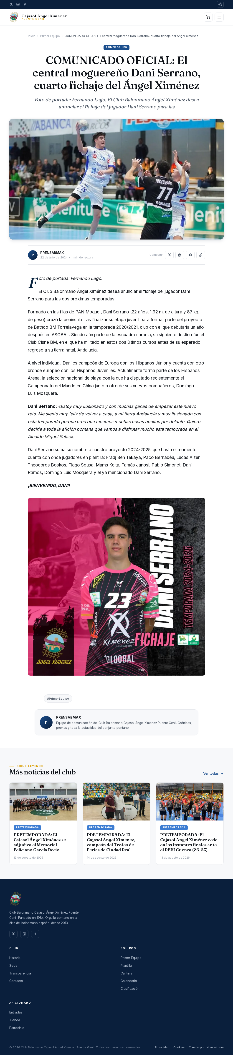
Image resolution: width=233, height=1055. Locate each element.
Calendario (129, 981)
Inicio (31, 36)
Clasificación (130, 988)
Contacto (16, 981)
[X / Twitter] (11, 4)
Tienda (14, 1020)
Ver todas (211, 773)
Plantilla (126, 965)
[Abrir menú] (219, 17)
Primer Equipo (50, 36)
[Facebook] (25, 4)
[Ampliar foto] (116, 179)
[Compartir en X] (169, 255)
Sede (13, 965)
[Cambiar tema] (220, 4)
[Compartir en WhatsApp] (179, 255)
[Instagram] (18, 4)
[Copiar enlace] (200, 255)
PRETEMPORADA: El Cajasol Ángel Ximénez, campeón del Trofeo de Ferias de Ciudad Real (111, 842)
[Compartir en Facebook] (190, 255)
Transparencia (20, 973)
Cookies (179, 1047)
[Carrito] (208, 17)
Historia (14, 958)
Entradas (15, 1012)
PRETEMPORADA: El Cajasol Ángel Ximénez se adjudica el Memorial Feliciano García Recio (40, 842)
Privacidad (162, 1047)
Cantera (126, 973)
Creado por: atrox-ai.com (206, 1047)
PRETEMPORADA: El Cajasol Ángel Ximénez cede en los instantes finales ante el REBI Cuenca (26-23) (188, 842)
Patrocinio (16, 1028)
